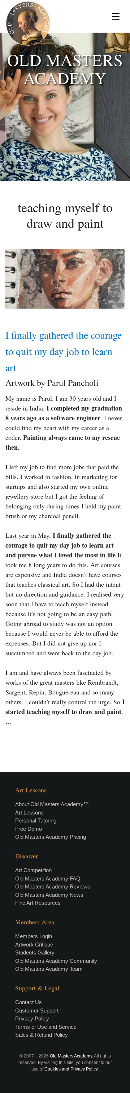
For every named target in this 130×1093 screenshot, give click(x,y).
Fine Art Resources (38, 903)
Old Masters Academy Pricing (50, 837)
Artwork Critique (34, 944)
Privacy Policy (32, 1018)
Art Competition (33, 870)
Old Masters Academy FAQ (48, 878)
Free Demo (28, 829)
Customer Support (36, 1010)
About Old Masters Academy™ (52, 804)
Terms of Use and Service (46, 1027)
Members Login (33, 936)
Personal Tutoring (35, 820)
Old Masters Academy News (49, 895)
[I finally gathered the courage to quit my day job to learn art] (65, 279)
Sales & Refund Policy (41, 1035)
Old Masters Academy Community (56, 961)
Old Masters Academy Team (49, 969)
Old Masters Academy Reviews (52, 886)
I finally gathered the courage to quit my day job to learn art (63, 351)
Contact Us (28, 1002)
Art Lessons (29, 812)
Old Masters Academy (71, 1056)
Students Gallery (35, 952)
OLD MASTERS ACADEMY (65, 69)
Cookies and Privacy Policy (71, 1069)
